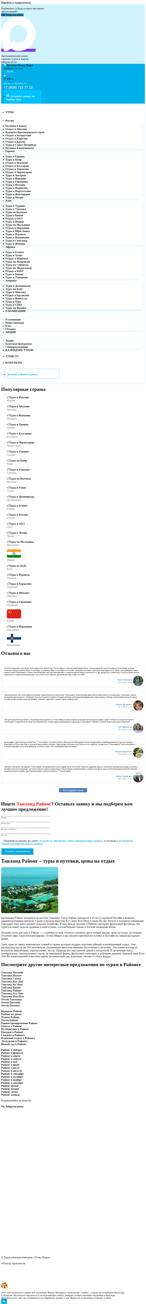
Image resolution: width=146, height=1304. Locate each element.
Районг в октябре (12, 1076)
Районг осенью (10, 1094)
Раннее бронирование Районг (19, 1023)
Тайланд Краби (11, 987)
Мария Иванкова (124, 752)
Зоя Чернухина (125, 727)
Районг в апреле (11, 1058)
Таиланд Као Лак (12, 981)
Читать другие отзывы (73, 790)
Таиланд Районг (11, 990)
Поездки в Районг (12, 1032)
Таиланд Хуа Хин (12, 993)
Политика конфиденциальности (21, 1269)
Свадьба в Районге (13, 1035)
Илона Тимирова (124, 776)
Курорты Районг (11, 1011)
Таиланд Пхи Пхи (12, 996)
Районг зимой (9, 1085)
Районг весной (10, 1088)
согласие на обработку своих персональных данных (70, 840)
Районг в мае (9, 1061)
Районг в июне (10, 1064)
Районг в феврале (12, 1052)
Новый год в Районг (13, 1044)
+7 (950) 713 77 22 (18, 87)
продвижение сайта (27, 1277)
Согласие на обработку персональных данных (30, 1272)
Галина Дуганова (123, 704)
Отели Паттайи (10, 1002)
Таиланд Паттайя (12, 972)
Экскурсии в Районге (14, 1041)
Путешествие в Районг (15, 1029)
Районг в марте (10, 1055)
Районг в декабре (12, 1082)
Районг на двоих (11, 1014)
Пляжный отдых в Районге (18, 1038)
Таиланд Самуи (11, 978)
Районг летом (9, 1091)
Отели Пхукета (10, 1005)
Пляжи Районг (10, 1017)
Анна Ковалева (124, 680)
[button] (113, 1300)
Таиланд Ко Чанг (12, 984)
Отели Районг (10, 1020)
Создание (7, 1277)
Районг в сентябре (12, 1073)
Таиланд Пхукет (11, 975)
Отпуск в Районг (11, 1026)
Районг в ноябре (11, 1079)
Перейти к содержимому (16, 2)
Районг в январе (11, 1049)
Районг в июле (10, 1067)
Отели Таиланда (11, 999)
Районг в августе (11, 1070)
